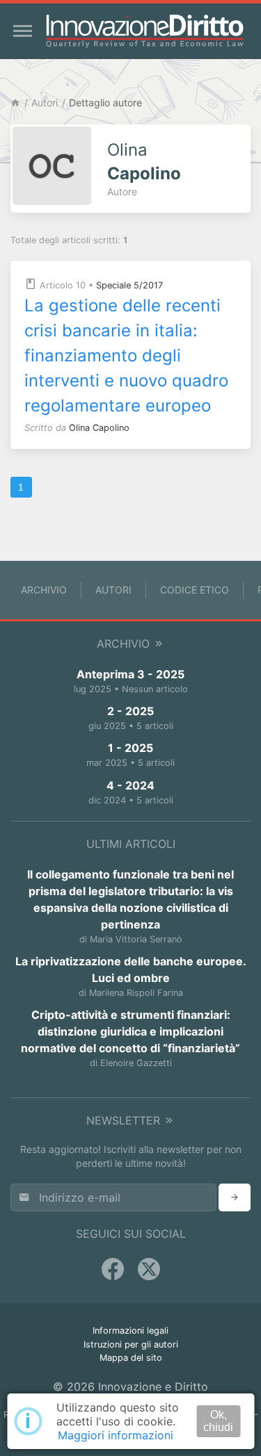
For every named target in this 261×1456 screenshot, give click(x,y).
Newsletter (125, 1120)
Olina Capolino (99, 428)
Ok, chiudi (218, 1421)
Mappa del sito (131, 1357)
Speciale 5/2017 (129, 285)
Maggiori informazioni (115, 1435)
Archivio (44, 590)
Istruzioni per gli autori (131, 1344)
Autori (44, 102)
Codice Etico (194, 590)
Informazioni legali (130, 1330)
